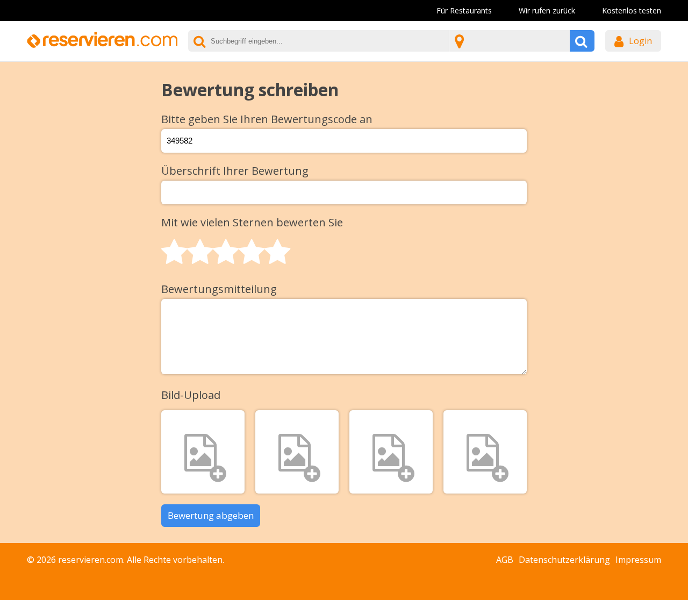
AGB (504, 560)
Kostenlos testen (631, 10)
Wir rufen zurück (547, 10)
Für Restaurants (464, 10)
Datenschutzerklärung (564, 560)
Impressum (638, 560)
